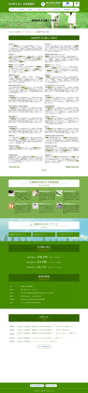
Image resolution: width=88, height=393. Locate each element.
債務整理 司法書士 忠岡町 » (72, 167)
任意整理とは (12, 54)
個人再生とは (48, 44)
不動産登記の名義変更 (14, 146)
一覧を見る (45, 346)
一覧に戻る (44, 170)
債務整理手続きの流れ (14, 75)
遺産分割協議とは (13, 116)
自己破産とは (12, 44)
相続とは (47, 126)
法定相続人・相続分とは (51, 116)
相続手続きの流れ (13, 126)
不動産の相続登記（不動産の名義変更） (18, 106)
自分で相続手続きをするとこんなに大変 (55, 85)
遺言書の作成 (12, 95)
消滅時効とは (12, 135)
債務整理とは (48, 75)
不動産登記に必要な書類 (51, 146)
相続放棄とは (48, 95)
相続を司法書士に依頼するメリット (17, 85)
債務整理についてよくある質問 (16, 64)
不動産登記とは (49, 155)
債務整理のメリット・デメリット (53, 64)
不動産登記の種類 (13, 155)
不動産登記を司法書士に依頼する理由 (54, 135)
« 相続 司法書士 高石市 (14, 167)
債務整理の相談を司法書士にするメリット (55, 54)
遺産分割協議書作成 (50, 106)
